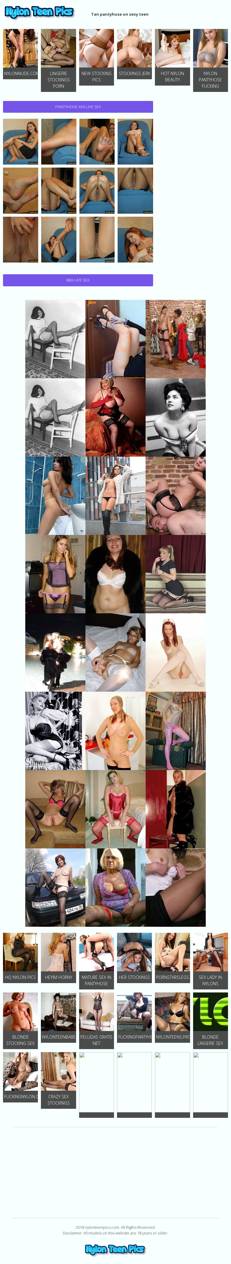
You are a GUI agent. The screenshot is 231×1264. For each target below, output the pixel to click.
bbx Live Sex (77, 280)
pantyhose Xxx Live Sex (78, 106)
